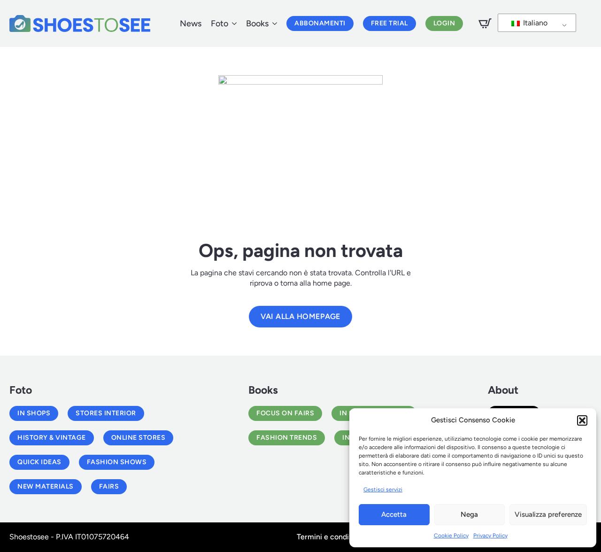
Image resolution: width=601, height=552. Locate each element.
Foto (219, 23)
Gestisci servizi (382, 489)
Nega (469, 514)
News (190, 23)
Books (257, 23)
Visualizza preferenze (548, 514)
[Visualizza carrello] (485, 23)
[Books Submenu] (273, 23)
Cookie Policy (451, 535)
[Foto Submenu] (232, 23)
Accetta (394, 514)
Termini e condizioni (331, 537)
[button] (582, 420)
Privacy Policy (490, 535)
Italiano (534, 22)
